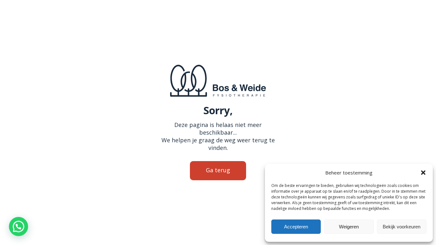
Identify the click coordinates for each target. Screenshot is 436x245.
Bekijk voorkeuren (401, 226)
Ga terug (218, 170)
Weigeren (349, 226)
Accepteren (296, 226)
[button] (423, 172)
